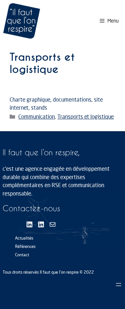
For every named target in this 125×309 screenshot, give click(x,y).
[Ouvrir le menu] (118, 284)
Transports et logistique (85, 116)
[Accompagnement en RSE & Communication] (21, 21)
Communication (36, 116)
